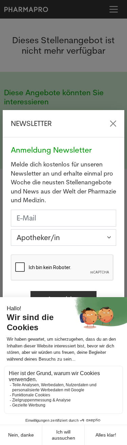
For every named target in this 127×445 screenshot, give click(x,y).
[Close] (113, 123)
